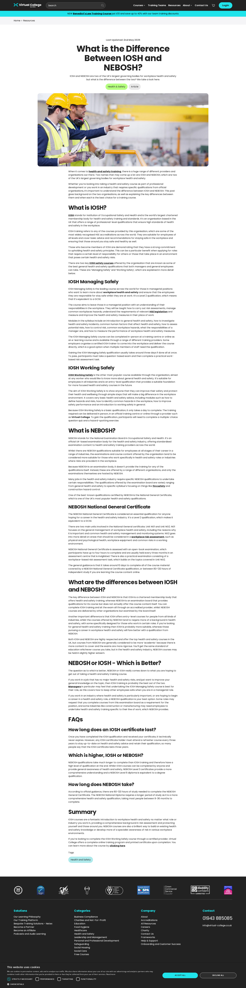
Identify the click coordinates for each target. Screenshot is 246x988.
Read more (110, 974)
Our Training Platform (26, 920)
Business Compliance (86, 916)
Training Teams (157, 5)
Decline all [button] (218, 975)
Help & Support (149, 940)
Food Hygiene (81, 927)
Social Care (80, 951)
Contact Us (201, 5)
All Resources (148, 923)
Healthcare (80, 930)
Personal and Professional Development (96, 940)
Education (79, 923)
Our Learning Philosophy (27, 916)
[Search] (102, 5)
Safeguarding (81, 944)
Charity (145, 930)
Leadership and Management (90, 937)
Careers (145, 927)
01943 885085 (217, 918)
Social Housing (82, 947)
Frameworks (148, 937)
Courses (138, 5)
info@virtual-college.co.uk (217, 925)
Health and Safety (84, 933)
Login (225, 5)
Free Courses (81, 954)
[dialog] (123, 975)
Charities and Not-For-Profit (90, 920)
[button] (82, 984)
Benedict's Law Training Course (92, 13)
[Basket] (213, 5)
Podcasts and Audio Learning (30, 933)
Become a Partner (24, 927)
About (186, 5)
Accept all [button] (180, 975)
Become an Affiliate (25, 930)
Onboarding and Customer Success (161, 944)
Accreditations (149, 920)
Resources (174, 5)
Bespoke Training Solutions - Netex (33, 923)
